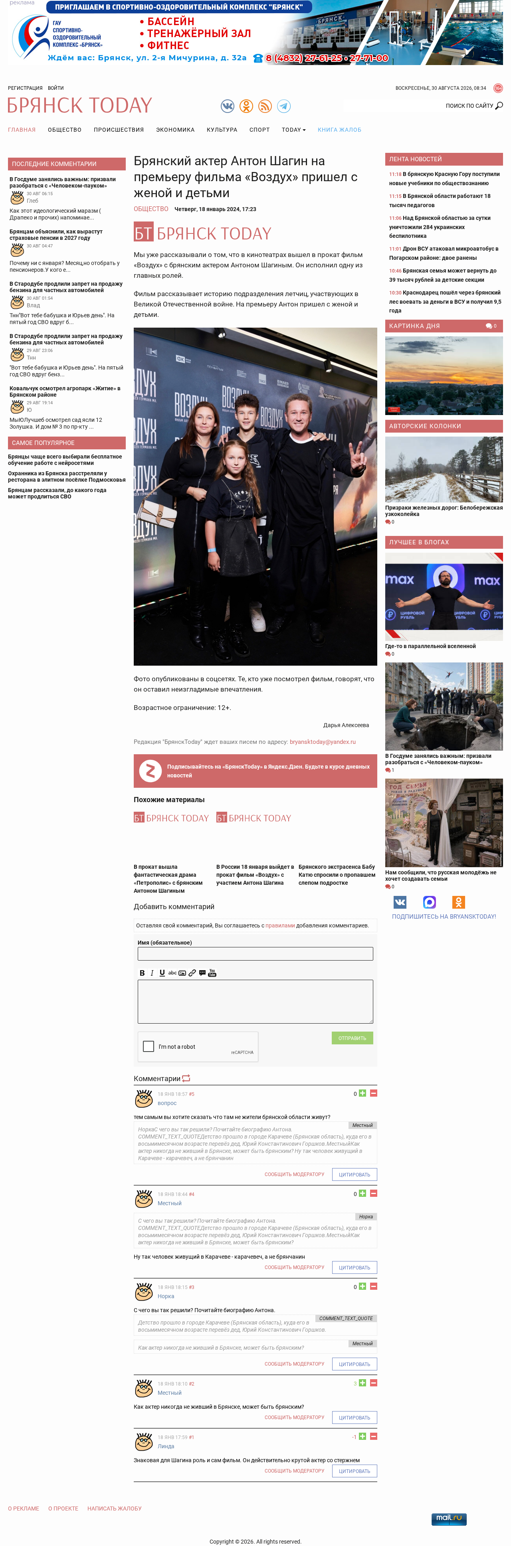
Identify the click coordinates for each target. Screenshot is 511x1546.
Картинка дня (414, 326)
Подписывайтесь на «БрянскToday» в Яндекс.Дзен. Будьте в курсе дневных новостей (268, 771)
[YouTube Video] (212, 973)
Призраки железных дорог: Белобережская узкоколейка (444, 510)
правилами (280, 925)
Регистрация (25, 88)
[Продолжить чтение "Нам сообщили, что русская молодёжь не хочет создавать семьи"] (444, 823)
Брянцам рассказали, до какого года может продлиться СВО (57, 493)
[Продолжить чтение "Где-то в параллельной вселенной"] (444, 597)
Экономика (175, 130)
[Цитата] (202, 973)
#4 (191, 1194)
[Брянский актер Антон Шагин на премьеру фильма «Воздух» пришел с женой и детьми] (255, 231)
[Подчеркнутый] (162, 973)
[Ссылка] (192, 973)
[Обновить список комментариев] (187, 1078)
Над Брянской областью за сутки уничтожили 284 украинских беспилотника (440, 227)
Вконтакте (400, 902)
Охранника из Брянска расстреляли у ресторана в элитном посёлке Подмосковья (67, 476)
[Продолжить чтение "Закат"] (444, 375)
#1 (191, 1437)
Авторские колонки (425, 426)
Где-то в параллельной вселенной (430, 646)
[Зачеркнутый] (172, 973)
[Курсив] (152, 973)
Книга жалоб (340, 130)
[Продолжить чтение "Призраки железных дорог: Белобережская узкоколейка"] (444, 469)
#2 (191, 1384)
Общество (65, 130)
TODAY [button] (291, 130)
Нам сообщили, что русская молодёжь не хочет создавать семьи (441, 875)
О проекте (63, 1508)
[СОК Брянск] (255, 32)
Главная (22, 130)
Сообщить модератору (295, 1174)
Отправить (352, 1038)
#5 (191, 1094)
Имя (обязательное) (165, 942)
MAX (429, 902)
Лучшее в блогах (419, 542)
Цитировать (354, 1175)
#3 (191, 1287)
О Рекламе (23, 1508)
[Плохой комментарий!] (373, 1093)
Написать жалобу (114, 1508)
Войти (56, 88)
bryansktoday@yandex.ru (323, 741)
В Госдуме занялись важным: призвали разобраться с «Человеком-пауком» (438, 759)
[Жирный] (142, 973)
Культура (222, 130)
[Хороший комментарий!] (362, 1093)
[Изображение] (182, 973)
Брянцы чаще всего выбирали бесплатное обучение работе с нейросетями (65, 459)
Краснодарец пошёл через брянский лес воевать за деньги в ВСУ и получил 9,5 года (445, 301)
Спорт (260, 130)
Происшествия (119, 130)
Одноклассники (458, 902)
